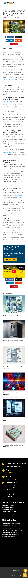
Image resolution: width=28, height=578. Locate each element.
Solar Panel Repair (8, 507)
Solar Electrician (7, 513)
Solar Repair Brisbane (21, 573)
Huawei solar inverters (8, 101)
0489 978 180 (9, 472)
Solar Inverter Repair (8, 505)
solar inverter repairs (7, 152)
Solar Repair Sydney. (23, 570)
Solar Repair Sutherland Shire (11, 534)
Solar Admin (7, 17)
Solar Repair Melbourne (21, 572)
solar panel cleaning (17, 195)
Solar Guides (21, 17)
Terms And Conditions (16, 575)
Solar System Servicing (9, 511)
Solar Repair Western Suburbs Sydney (13, 530)
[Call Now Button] (25, 575)
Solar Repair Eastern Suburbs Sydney (13, 529)
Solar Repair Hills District (10, 532)
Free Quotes (11, 259)
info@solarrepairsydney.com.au (14, 479)
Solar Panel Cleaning (8, 509)
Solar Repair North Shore (10, 525)
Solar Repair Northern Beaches (11, 523)
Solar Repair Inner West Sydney (11, 527)
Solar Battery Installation (10, 515)
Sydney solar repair (8, 79)
